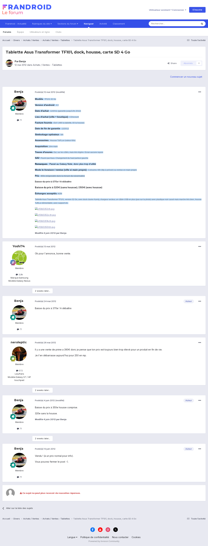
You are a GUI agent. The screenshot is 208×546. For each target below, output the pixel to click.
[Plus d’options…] (199, 92)
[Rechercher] (202, 23)
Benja (22, 61)
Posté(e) (45, 92)
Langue (71, 537)
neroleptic (19, 342)
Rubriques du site (41, 23)
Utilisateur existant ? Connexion (167, 10)
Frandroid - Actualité (15, 23)
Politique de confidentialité (94, 537)
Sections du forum (67, 23)
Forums (7, 32)
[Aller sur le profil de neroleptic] (19, 354)
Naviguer (89, 23)
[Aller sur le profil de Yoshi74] (19, 257)
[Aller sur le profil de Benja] (9, 63)
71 (20, 120)
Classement (119, 23)
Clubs (58, 32)
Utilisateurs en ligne (40, 32)
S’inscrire (197, 9)
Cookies (136, 537)
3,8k (20, 274)
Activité (103, 23)
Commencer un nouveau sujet (186, 76)
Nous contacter (120, 537)
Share (173, 63)
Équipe (20, 32)
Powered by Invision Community (104, 541)
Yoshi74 (19, 246)
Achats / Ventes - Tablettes (47, 65)
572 (20, 370)
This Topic (189, 23)
